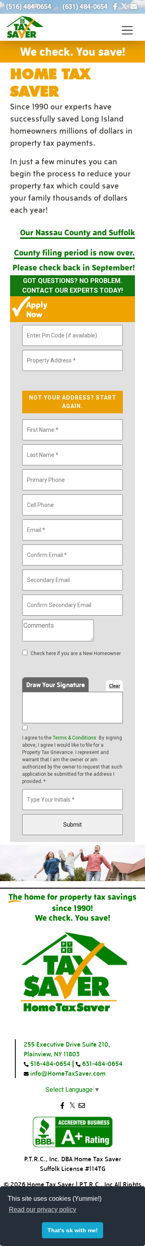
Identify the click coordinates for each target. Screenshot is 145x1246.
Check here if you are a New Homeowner (76, 653)
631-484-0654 (101, 1063)
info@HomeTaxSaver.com (67, 1073)
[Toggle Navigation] (127, 30)
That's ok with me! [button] (73, 1230)
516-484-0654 (49, 1063)
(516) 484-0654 (28, 6)
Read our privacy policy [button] (42, 1209)
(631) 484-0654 (85, 6)
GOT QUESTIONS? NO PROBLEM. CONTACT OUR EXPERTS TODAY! (72, 285)
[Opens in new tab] (115, 6)
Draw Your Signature (55, 684)
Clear (114, 685)
